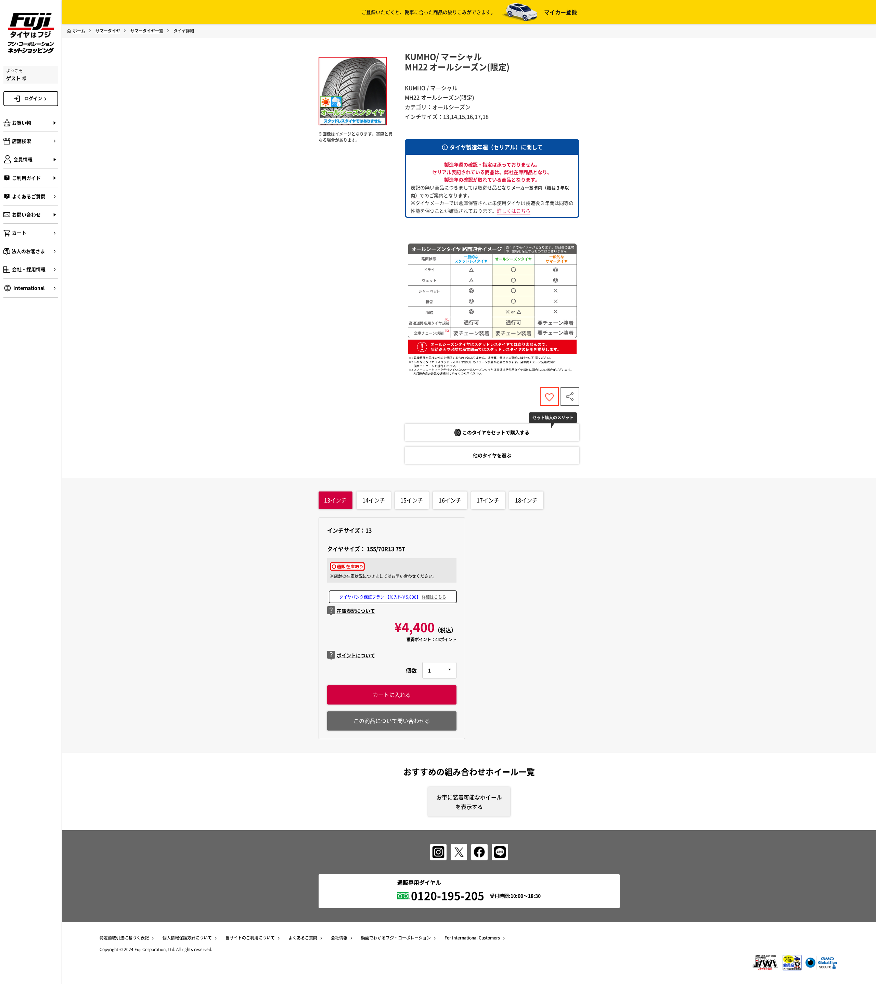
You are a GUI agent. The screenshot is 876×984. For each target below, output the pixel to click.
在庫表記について (356, 610)
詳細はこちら (434, 597)
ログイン (33, 98)
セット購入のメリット (553, 417)
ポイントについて (356, 655)
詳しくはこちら (513, 210)
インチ (335, 500)
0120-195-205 (447, 895)
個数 (411, 670)
